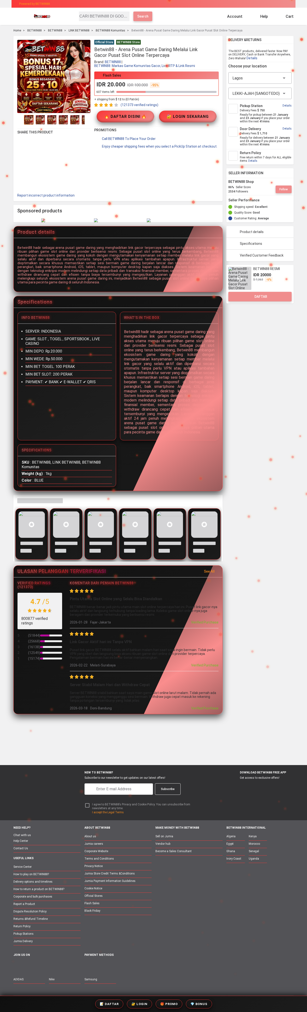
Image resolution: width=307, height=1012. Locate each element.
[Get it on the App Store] (235, 786)
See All (209, 571)
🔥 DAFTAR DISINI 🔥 (125, 116)
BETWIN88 (34, 30)
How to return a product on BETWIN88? (38, 889)
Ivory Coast (233, 858)
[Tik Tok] (57, 965)
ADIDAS (18, 979)
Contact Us (20, 848)
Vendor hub (162, 843)
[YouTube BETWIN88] (27, 965)
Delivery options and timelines (33, 881)
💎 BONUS (198, 1004)
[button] (216, 43)
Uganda (254, 858)
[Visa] (110, 965)
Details (252, 58)
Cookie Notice (93, 888)
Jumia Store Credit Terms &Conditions (109, 873)
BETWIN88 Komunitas (110, 30)
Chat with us (22, 835)
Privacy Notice (93, 866)
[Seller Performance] (263, 200)
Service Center (22, 866)
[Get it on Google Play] (258, 786)
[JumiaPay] (149, 4)
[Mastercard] (98, 965)
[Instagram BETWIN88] (37, 965)
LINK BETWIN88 (79, 30)
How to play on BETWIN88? (31, 874)
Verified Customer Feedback (261, 255)
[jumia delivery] (169, 4)
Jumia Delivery (23, 941)
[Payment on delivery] (87, 965)
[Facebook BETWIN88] (17, 965)
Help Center (20, 841)
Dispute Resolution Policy (30, 911)
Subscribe (168, 789)
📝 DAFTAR (109, 1004)
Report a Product (24, 904)
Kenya (253, 836)
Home (17, 30)
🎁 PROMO (169, 1004)
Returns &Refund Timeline (30, 919)
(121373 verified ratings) (139, 105)
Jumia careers (93, 843)
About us (90, 836)
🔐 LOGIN (139, 1004)
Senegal (254, 851)
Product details (252, 232)
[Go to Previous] (20, 120)
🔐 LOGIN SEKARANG (188, 116)
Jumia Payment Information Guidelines (110, 881)
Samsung (90, 979)
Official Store (104, 42)
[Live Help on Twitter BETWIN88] (47, 965)
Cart (290, 16)
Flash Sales (92, 903)
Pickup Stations (23, 933)
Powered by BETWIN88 (34, 4)
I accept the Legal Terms (108, 812)
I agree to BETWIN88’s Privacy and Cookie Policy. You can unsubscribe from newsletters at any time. (141, 806)
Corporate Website (96, 851)
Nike (51, 979)
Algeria (231, 836)
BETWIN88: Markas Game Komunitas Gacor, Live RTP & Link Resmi (144, 66)
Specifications (251, 244)
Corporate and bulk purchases (32, 896)
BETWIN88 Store (128, 42)
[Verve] (123, 965)
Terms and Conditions (99, 858)
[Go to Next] (87, 120)
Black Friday (92, 910)
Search (142, 16)
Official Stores (93, 896)
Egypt (230, 843)
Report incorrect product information (46, 195)
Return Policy (21, 926)
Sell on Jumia (164, 836)
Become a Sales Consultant (173, 851)
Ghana (230, 851)
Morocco (254, 843)
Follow (283, 189)
